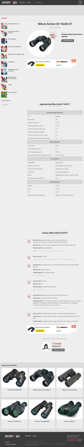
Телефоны (11, 62)
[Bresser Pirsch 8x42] (69, 378)
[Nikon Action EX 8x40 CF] (42, 378)
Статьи (28, 2)
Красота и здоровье (14, 46)
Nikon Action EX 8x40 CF (42, 390)
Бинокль (58, 65)
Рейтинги (22, 2)
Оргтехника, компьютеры (12, 77)
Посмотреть (40, 65)
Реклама (7, 442)
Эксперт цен (9, 2)
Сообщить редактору (73, 440)
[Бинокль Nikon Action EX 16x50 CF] (31, 64)
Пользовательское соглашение (32, 443)
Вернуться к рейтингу (67, 40)
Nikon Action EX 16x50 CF (42, 327)
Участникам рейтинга (10, 444)
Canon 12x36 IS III (14, 421)
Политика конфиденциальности (47, 443)
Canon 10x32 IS (69, 421)
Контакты (42, 441)
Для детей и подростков (16, 54)
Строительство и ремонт (13, 32)
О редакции (38, 2)
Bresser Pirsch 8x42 (70, 390)
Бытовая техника (13, 23)
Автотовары (12, 39)
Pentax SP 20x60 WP (42, 421)
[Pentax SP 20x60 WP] (42, 409)
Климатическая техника (13, 70)
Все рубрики (5, 104)
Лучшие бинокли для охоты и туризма (72, 35)
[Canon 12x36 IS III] (14, 409)
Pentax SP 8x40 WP (14, 390)
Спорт (10, 84)
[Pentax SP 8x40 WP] (14, 378)
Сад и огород (12, 92)
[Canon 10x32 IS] (69, 409)
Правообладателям (33, 445)
